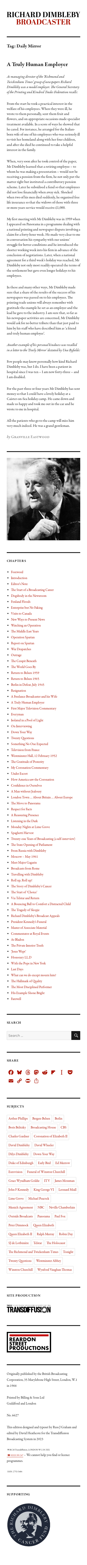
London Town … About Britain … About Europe (42, 797)
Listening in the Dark (24, 821)
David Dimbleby (19, 1145)
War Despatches (21, 649)
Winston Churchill (20, 1270)
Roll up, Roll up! (21, 880)
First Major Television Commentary (33, 708)
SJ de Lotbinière (18, 1243)
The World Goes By (23, 667)
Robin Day (66, 1234)
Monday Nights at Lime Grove (30, 827)
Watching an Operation (26, 625)
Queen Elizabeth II (20, 1234)
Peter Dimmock (18, 1225)
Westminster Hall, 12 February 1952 (34, 756)
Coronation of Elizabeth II (50, 1136)
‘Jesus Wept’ (18, 951)
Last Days (17, 969)
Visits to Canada (21, 613)
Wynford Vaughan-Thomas (54, 1270)
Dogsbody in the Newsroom (28, 596)
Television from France (25, 750)
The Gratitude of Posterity (27, 762)
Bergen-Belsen (41, 1118)
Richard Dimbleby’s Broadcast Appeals (35, 916)
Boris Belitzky (17, 1127)
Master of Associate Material (29, 928)
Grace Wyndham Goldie (23, 1181)
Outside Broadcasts (20, 1216)
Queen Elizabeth (43, 1225)
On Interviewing (21, 726)
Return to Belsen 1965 (25, 679)
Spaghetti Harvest (22, 833)
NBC (41, 1207)
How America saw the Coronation (32, 779)
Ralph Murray (45, 1234)
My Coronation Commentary (30, 768)
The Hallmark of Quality (26, 981)
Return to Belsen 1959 (25, 673)
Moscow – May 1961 (24, 856)
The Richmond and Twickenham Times (33, 1252)
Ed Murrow (62, 1163)
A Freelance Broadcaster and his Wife (34, 696)
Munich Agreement (20, 1207)
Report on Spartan (22, 643)
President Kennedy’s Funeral (28, 922)
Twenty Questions (22, 738)
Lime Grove (16, 1198)
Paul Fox (59, 1216)
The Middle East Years (25, 631)
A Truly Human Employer (37, 65)
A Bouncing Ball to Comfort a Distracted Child (41, 904)
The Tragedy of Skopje (25, 910)
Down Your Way (21, 732)
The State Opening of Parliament (31, 845)
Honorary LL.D (21, 957)
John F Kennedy (18, 1190)
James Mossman (65, 1181)
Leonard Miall (67, 1190)
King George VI (44, 1190)
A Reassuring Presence (25, 815)
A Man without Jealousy (26, 791)
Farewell (16, 999)
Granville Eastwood (30, 437)
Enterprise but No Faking (27, 608)
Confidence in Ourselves (26, 785)
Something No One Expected (29, 744)
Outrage (16, 655)
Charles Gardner (18, 1136)
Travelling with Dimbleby (27, 874)
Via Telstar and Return (25, 898)
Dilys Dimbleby (18, 1154)
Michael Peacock (38, 1198)
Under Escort (19, 773)
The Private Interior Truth (27, 945)
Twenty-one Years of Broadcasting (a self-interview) (43, 839)
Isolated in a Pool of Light (27, 720)
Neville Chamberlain (62, 1207)
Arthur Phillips (18, 1118)
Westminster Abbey (48, 1261)
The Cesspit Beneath (24, 661)
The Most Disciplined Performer (31, 987)
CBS (64, 1127)
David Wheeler (44, 1145)
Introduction (19, 578)
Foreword (17, 572)
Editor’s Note (19, 584)
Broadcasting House (43, 1127)
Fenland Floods (20, 602)
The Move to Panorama (25, 803)
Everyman (17, 714)
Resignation (18, 690)
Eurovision (15, 1172)
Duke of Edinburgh (20, 1163)
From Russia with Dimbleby (28, 851)
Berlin (58, 1118)
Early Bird (44, 1163)
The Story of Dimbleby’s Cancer (31, 886)
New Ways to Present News (28, 619)
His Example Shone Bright (28, 993)
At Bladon (17, 939)
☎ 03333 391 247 (15, 1455)
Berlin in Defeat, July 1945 (27, 685)
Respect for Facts (21, 809)
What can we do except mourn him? (33, 975)
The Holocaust (55, 1243)
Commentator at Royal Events (30, 934)
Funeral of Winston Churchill (46, 1172)
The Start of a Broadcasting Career (32, 590)
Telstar (37, 1243)
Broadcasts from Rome (25, 868)
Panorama (43, 1216)
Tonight (68, 1252)
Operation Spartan (23, 637)
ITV (47, 1181)
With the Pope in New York (28, 963)
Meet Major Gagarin (24, 862)
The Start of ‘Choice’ (24, 892)
